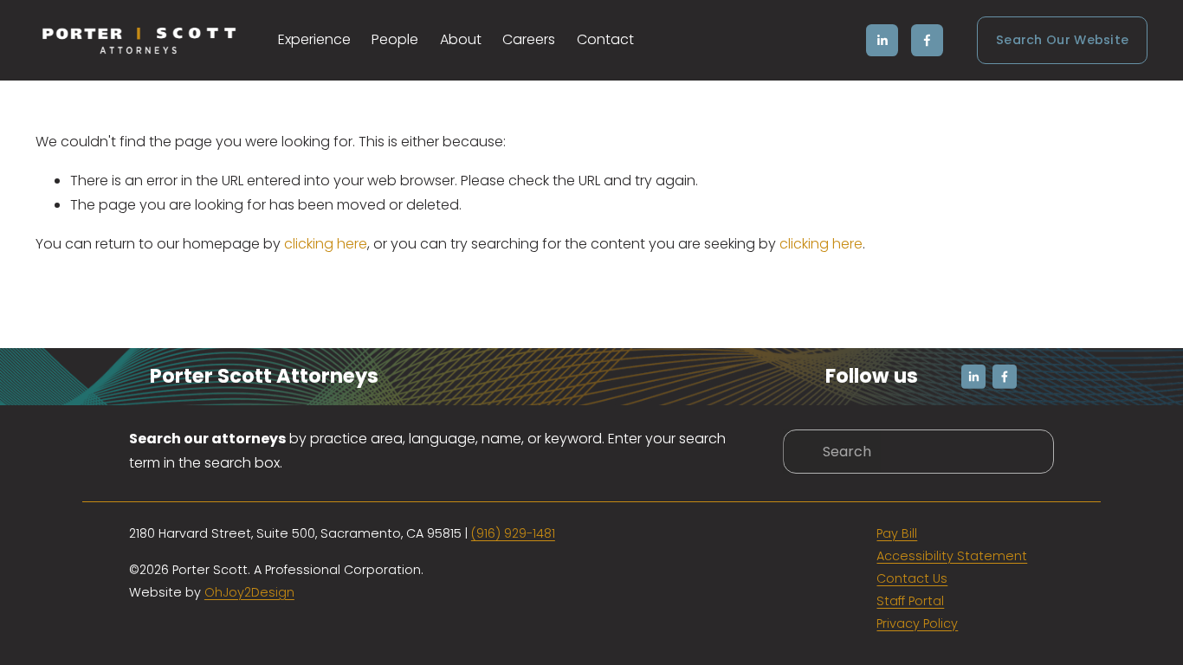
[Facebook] (927, 40)
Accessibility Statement (951, 556)
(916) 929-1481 (513, 533)
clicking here (325, 244)
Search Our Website (1062, 39)
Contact (605, 39)
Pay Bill (896, 533)
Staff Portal (910, 601)
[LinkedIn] (882, 40)
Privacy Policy (917, 623)
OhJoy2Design (249, 592)
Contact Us (911, 578)
